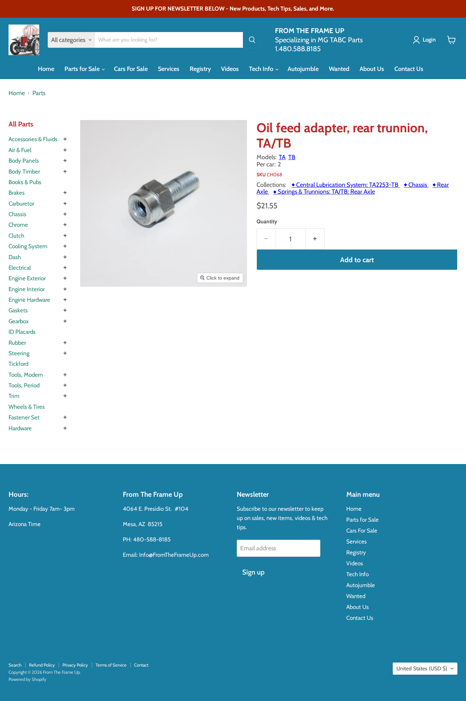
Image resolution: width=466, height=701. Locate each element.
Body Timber (24, 171)
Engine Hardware (29, 299)
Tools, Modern (26, 374)
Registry (200, 69)
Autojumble (303, 69)
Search (15, 665)
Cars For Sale (131, 69)
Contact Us (408, 69)
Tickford (18, 363)
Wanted (339, 69)
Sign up (253, 572)
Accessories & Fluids (33, 139)
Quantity (267, 222)
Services (168, 69)
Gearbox (19, 321)
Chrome (18, 224)
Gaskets (18, 310)
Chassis (17, 214)
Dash (15, 257)
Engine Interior (27, 289)
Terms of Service (111, 665)
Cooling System (28, 246)
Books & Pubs (25, 182)
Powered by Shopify (27, 679)
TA (282, 157)
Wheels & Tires (27, 406)
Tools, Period (24, 385)
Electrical (20, 267)
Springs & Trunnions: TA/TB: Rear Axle (324, 191)
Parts (38, 93)
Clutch (16, 235)
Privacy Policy (75, 665)
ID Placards (22, 331)
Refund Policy (42, 665)
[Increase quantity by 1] (315, 238)
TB (291, 157)
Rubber (17, 342)
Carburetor (21, 203)
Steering (19, 353)
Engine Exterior (27, 278)
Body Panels (24, 160)
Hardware (20, 428)
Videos (230, 69)
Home (46, 69)
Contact (141, 665)
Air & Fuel (20, 150)
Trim (14, 395)
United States (421, 668)
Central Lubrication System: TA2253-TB (346, 185)
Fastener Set (24, 417)
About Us (372, 69)
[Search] (252, 40)
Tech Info (262, 69)
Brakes (17, 192)
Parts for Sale (82, 69)
